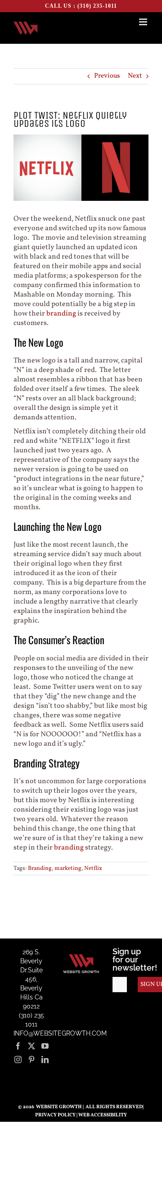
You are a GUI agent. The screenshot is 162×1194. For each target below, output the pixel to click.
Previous (107, 76)
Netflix (93, 868)
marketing (67, 868)
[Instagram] (18, 1059)
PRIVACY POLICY (55, 1115)
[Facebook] (18, 1046)
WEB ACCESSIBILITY (102, 1115)
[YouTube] (45, 1046)
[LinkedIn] (45, 1059)
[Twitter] (31, 1046)
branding (61, 314)
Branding (40, 868)
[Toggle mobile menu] (143, 22)
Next (135, 76)
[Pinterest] (31, 1059)
